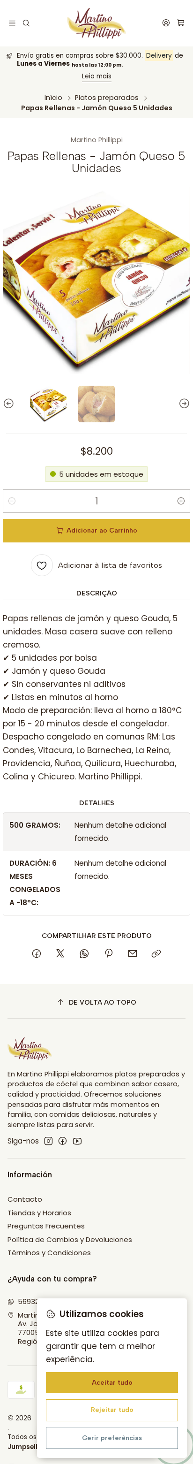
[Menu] (12, 23)
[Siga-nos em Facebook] (62, 1141)
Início (53, 97)
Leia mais (96, 76)
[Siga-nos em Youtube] (77, 1141)
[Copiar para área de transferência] (156, 954)
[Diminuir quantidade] (11, 501)
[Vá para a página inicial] (96, 23)
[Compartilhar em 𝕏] (60, 954)
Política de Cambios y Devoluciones (69, 1239)
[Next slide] (183, 404)
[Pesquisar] (26, 23)
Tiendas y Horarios (39, 1213)
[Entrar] (165, 23)
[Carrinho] (180, 23)
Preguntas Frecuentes (46, 1226)
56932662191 (38, 1301)
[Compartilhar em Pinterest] (108, 954)
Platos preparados (107, 97)
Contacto (24, 1199)
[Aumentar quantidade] (181, 501)
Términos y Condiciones (49, 1253)
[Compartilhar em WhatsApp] (84, 954)
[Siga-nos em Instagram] (48, 1141)
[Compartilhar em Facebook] (36, 954)
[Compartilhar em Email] (132, 954)
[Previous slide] (10, 404)
